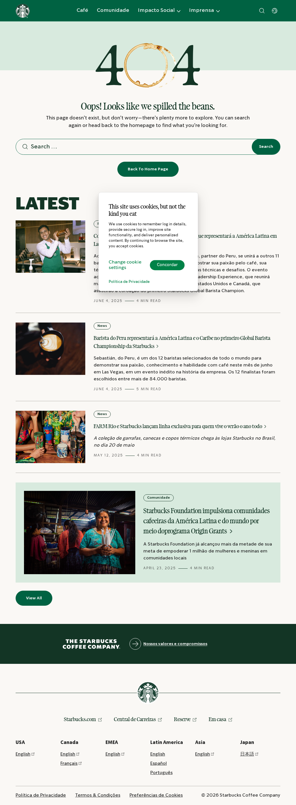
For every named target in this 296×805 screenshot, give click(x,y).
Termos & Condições (97, 795)
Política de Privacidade (129, 282)
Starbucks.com (80, 719)
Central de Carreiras (135, 719)
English (23, 754)
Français (68, 763)
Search (266, 147)
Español (158, 763)
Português (161, 773)
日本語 (247, 754)
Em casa (217, 719)
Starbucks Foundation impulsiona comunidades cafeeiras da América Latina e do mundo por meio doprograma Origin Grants (206, 520)
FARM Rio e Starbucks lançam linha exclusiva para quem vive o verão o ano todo (178, 426)
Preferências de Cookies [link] (156, 795)
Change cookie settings (125, 265)
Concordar (167, 265)
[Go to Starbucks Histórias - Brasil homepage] (23, 11)
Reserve (182, 719)
